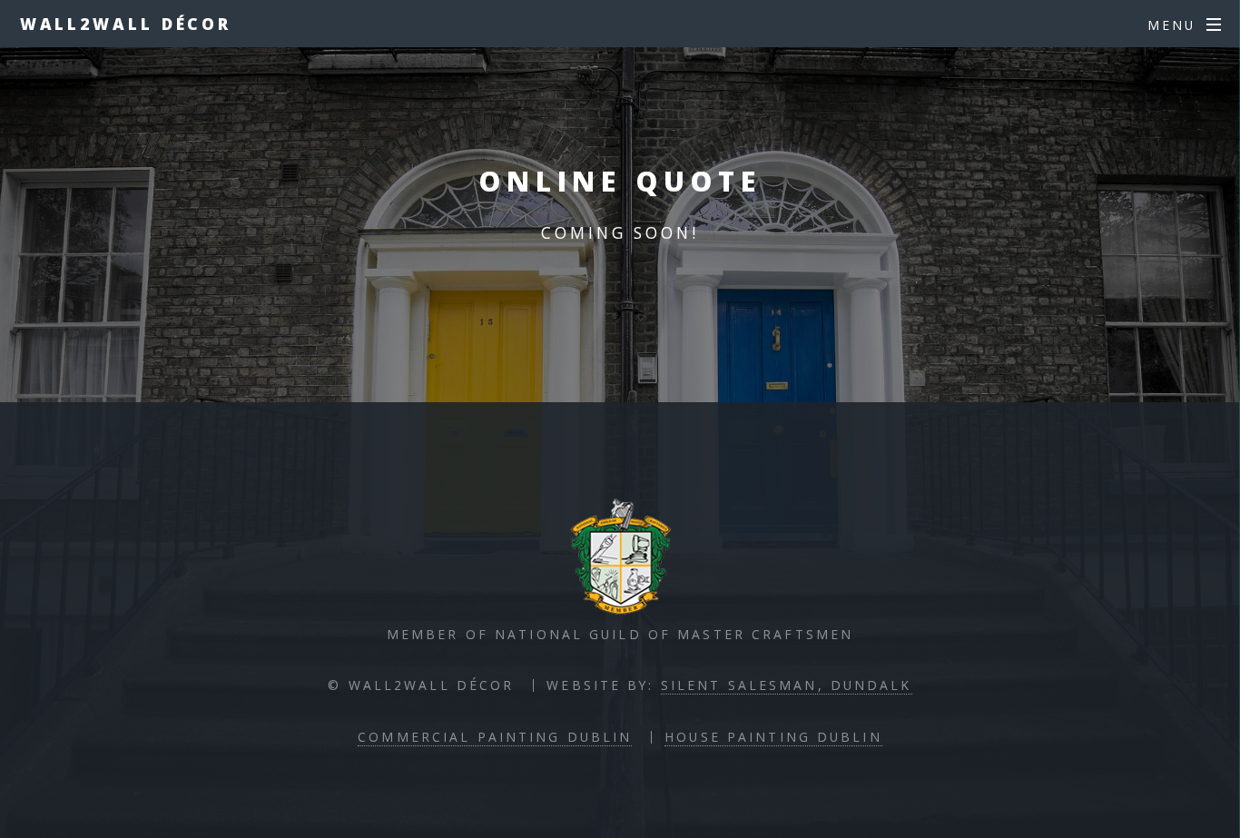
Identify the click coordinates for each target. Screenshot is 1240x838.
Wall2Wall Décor (126, 24)
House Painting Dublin (773, 736)
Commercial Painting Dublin (495, 736)
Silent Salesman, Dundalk (786, 685)
